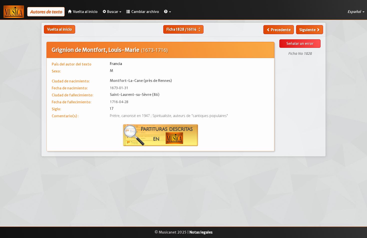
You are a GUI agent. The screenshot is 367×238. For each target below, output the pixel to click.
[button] (168, 11)
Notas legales (200, 232)
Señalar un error (300, 43)
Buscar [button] (112, 11)
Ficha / (184, 29)
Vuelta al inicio (59, 29)
